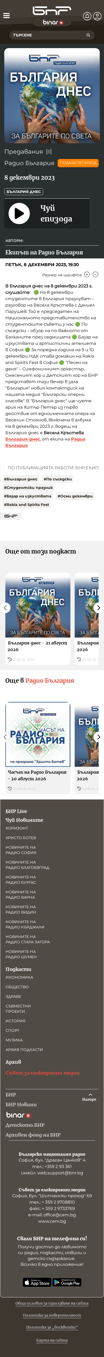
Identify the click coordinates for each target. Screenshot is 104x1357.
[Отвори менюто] (6, 15)
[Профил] (97, 16)
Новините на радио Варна (21, 895)
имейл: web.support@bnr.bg (52, 1172)
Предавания (23, 151)
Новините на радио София (21, 850)
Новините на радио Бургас (21, 880)
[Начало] (52, 10)
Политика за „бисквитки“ (52, 1327)
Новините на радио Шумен (21, 954)
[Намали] (95, 274)
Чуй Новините (24, 820)
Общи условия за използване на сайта (52, 1303)
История (15, 1021)
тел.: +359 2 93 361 (52, 1166)
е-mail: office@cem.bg (52, 1214)
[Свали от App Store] (37, 1282)
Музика (14, 1040)
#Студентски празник (28, 487)
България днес (24, 191)
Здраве (13, 996)
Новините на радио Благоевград (27, 865)
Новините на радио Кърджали (25, 924)
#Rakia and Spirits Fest (26, 504)
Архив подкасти (24, 1049)
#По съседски (58, 479)
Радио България (29, 163)
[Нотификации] (87, 16)
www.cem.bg (52, 1221)
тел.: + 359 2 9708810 (52, 1202)
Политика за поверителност (52, 1315)
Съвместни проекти (18, 1009)
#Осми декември (75, 496)
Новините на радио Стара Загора (28, 939)
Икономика (19, 977)
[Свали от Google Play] (67, 1282)
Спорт (12, 1030)
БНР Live (16, 811)
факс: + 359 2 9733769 (52, 1208)
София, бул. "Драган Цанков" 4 (52, 1160)
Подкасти (18, 969)
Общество (17, 987)
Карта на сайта (52, 1340)
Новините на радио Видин (21, 909)
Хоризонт (17, 828)
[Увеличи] (87, 274)
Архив (13, 1062)
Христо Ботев (21, 837)
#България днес (20, 479)
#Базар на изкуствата (27, 496)
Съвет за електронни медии (43, 1073)
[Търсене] (88, 35)
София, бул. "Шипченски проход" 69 (52, 1195)
